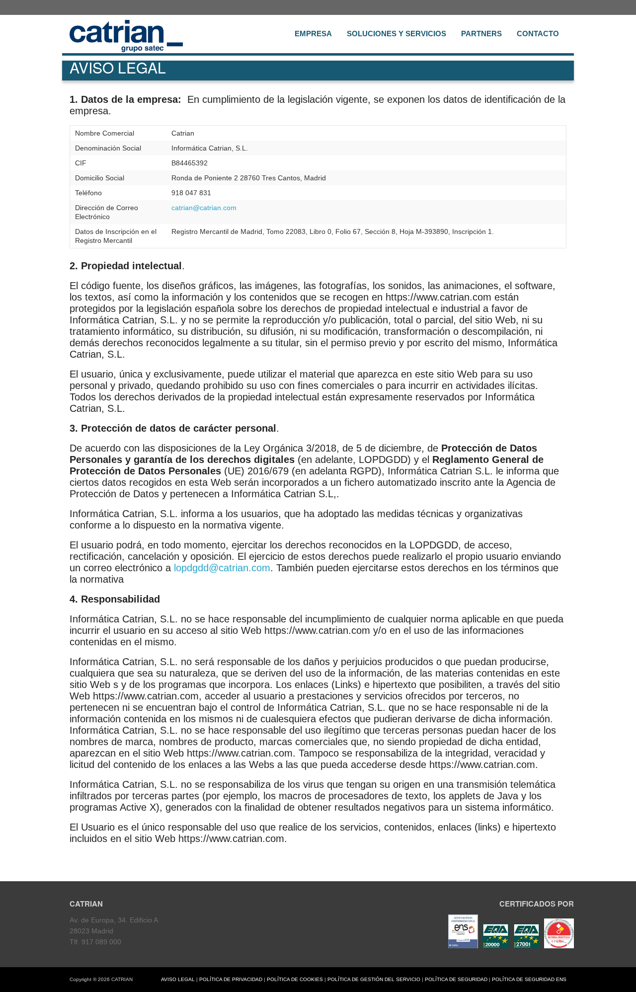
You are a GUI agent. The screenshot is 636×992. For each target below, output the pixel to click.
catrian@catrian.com (204, 208)
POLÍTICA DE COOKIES (295, 979)
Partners (481, 33)
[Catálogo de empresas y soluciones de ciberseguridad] (558, 946)
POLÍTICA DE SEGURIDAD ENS (529, 979)
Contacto (538, 33)
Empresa (313, 33)
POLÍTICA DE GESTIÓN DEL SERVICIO (373, 979)
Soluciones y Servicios (396, 33)
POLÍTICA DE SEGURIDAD (456, 979)
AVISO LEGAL (178, 979)
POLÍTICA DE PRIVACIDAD (230, 979)
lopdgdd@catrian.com (222, 567)
